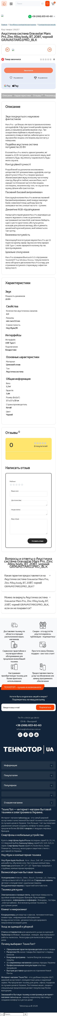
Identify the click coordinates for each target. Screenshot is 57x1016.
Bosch (31, 877)
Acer (27, 860)
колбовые (15, 934)
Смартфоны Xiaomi (15, 845)
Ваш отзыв (15, 519)
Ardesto (18, 877)
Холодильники (8, 877)
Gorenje (39, 877)
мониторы (5, 865)
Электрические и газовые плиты (15, 894)
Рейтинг (13, 481)
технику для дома (30, 982)
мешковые (25, 934)
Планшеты (6, 848)
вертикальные (46, 934)
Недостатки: (16, 509)
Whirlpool (6, 880)
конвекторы (6, 917)
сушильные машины (32, 883)
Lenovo (47, 860)
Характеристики (22, 95)
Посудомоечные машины (12, 885)
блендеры (42, 900)
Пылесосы (5, 934)
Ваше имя (14, 491)
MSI (53, 860)
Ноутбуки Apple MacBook (12, 860)
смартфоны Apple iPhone (19, 840)
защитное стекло (40, 848)
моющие (35, 934)
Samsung (51, 877)
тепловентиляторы (44, 914)
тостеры (52, 900)
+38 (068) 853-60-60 (42, 16)
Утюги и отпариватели (11, 932)
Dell (37, 860)
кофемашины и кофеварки (24, 900)
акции (41, 985)
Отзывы (38, 95)
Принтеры (36, 865)
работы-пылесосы (9, 937)
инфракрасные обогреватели (26, 917)
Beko (25, 877)
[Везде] (42, 3)
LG (45, 877)
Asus (33, 860)
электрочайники (9, 902)
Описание (7, 95)
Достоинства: (16, 500)
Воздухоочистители (10, 920)
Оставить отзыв (37, 541)
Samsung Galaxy (26, 843)
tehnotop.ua (23, 817)
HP (41, 860)
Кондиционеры (8, 914)
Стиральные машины (43, 880)
